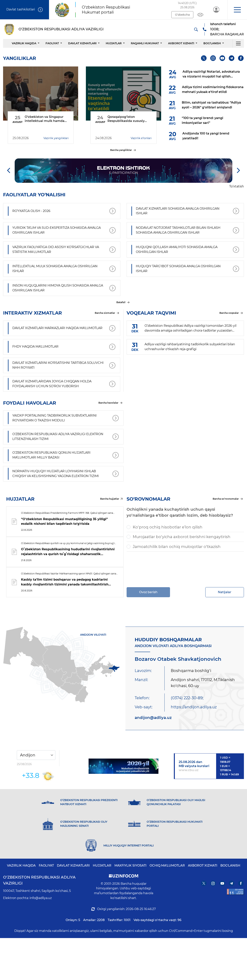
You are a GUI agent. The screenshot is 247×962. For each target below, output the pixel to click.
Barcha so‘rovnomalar (226, 498)
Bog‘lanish (212, 43)
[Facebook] (241, 58)
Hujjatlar (114, 43)
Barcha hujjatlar (109, 498)
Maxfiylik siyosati (130, 865)
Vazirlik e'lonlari (141, 138)
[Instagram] (213, 58)
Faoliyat (52, 43)
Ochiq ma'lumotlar (167, 865)
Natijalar (224, 592)
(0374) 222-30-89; (187, 698)
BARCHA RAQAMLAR (227, 34)
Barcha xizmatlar (105, 312)
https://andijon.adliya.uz (194, 707)
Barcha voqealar (229, 312)
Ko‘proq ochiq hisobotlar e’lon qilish (167, 527)
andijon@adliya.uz (153, 717)
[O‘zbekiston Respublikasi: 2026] (124, 766)
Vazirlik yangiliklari (56, 138)
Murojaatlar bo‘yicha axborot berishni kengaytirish (181, 536)
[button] (237, 9)
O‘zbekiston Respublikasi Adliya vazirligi (39, 880)
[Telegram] (231, 58)
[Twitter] (204, 58)
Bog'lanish (230, 865)
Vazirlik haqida (24, 43)
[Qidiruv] (196, 29)
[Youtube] (222, 58)
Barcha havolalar (108, 402)
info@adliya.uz (41, 898)
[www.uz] (235, 892)
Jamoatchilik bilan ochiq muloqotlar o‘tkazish (177, 546)
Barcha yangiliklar (121, 150)
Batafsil (120, 302)
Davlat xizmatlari (82, 43)
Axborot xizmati (181, 43)
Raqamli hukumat (145, 43)
